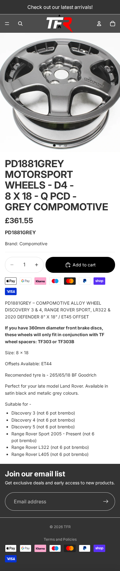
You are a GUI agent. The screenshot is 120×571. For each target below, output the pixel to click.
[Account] (99, 23)
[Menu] (7, 24)
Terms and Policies (60, 539)
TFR (67, 526)
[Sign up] (105, 501)
